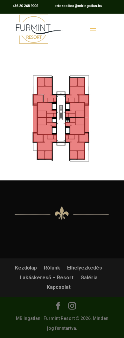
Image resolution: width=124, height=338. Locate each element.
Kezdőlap (26, 268)
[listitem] (46, 89)
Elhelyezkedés (84, 268)
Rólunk (52, 268)
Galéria (89, 278)
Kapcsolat (59, 287)
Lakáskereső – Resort (46, 278)
